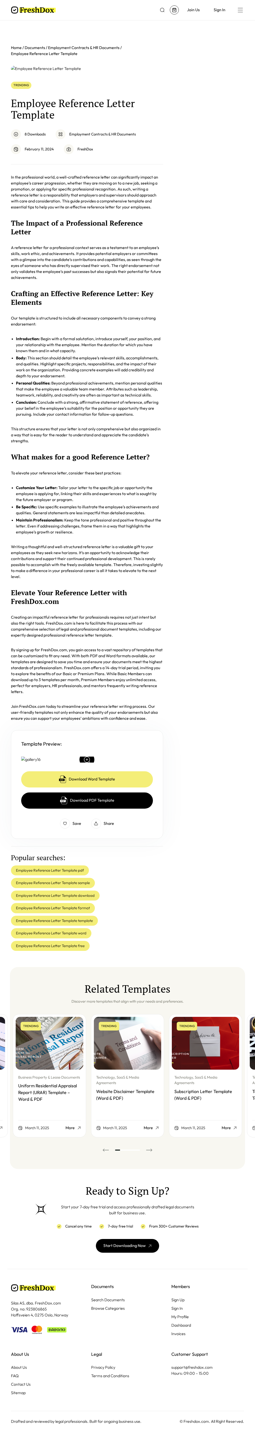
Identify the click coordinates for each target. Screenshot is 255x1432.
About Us (19, 1367)
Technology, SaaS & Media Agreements (117, 1080)
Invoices (178, 1333)
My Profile (180, 1316)
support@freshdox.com (192, 1367)
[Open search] (162, 9)
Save (76, 823)
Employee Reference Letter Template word (51, 933)
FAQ (15, 1375)
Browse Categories (108, 1308)
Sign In (177, 1308)
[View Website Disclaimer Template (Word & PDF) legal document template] (127, 1043)
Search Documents (108, 1299)
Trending (21, 85)
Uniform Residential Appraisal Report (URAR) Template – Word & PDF (47, 1092)
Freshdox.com (196, 1421)
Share (109, 823)
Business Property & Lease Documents (49, 1077)
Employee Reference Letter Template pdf (50, 870)
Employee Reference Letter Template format (53, 908)
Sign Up (178, 1299)
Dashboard (181, 1325)
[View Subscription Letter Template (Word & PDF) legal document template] (205, 1043)
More (70, 1127)
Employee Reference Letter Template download (55, 895)
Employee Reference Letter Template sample (53, 882)
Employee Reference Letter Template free (50, 945)
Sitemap (18, 1392)
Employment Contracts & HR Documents (102, 134)
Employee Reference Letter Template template (54, 920)
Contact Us (21, 1384)
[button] (106, 1150)
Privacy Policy (103, 1367)
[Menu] (240, 10)
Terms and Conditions (110, 1375)
